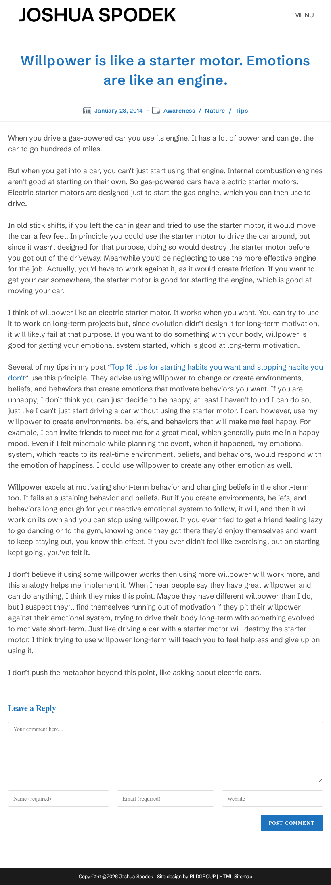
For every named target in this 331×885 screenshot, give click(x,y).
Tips (241, 110)
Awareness (179, 110)
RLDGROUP (203, 876)
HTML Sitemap (235, 876)
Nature (215, 110)
